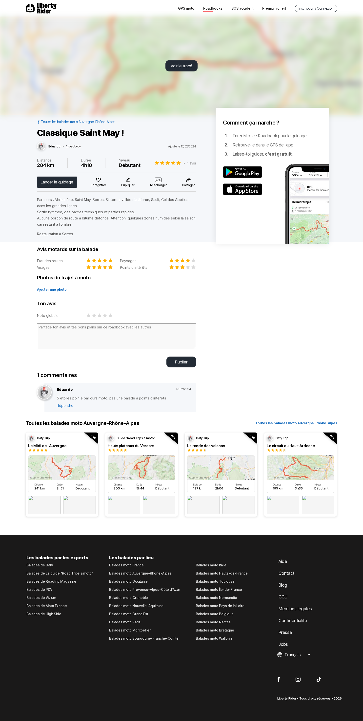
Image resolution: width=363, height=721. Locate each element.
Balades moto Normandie (216, 597)
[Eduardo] (41, 146)
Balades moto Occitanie (128, 581)
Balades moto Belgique (215, 614)
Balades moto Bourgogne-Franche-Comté (144, 638)
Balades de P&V (39, 589)
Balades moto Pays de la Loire (220, 606)
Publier (181, 362)
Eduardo (54, 146)
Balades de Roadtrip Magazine (51, 581)
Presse (285, 632)
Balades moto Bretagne (215, 630)
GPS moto (186, 8)
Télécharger (158, 185)
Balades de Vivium (41, 597)
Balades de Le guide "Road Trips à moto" (59, 573)
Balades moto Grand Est (128, 614)
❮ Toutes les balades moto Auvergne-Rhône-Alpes (76, 122)
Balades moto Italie (211, 565)
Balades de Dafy (39, 565)
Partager (188, 185)
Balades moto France (126, 565)
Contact (286, 573)
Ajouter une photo (52, 289)
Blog (283, 585)
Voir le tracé (181, 65)
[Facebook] (278, 680)
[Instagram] (298, 680)
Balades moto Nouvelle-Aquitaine (136, 606)
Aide (283, 561)
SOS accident (242, 8)
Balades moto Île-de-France (219, 589)
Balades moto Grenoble (128, 597)
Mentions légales (295, 608)
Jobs (283, 644)
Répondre (65, 405)
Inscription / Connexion (316, 8)
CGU (283, 597)
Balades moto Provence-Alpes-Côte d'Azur (144, 589)
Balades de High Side (43, 614)
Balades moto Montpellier (130, 630)
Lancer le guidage (57, 182)
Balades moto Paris (125, 622)
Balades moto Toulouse (215, 581)
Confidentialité (293, 620)
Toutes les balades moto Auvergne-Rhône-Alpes (296, 423)
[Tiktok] (319, 680)
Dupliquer (127, 185)
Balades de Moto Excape (46, 606)
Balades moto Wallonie (214, 638)
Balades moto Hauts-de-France (222, 573)
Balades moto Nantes (213, 622)
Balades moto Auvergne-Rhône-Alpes (140, 573)
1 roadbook (73, 146)
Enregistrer (98, 185)
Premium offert (274, 8)
